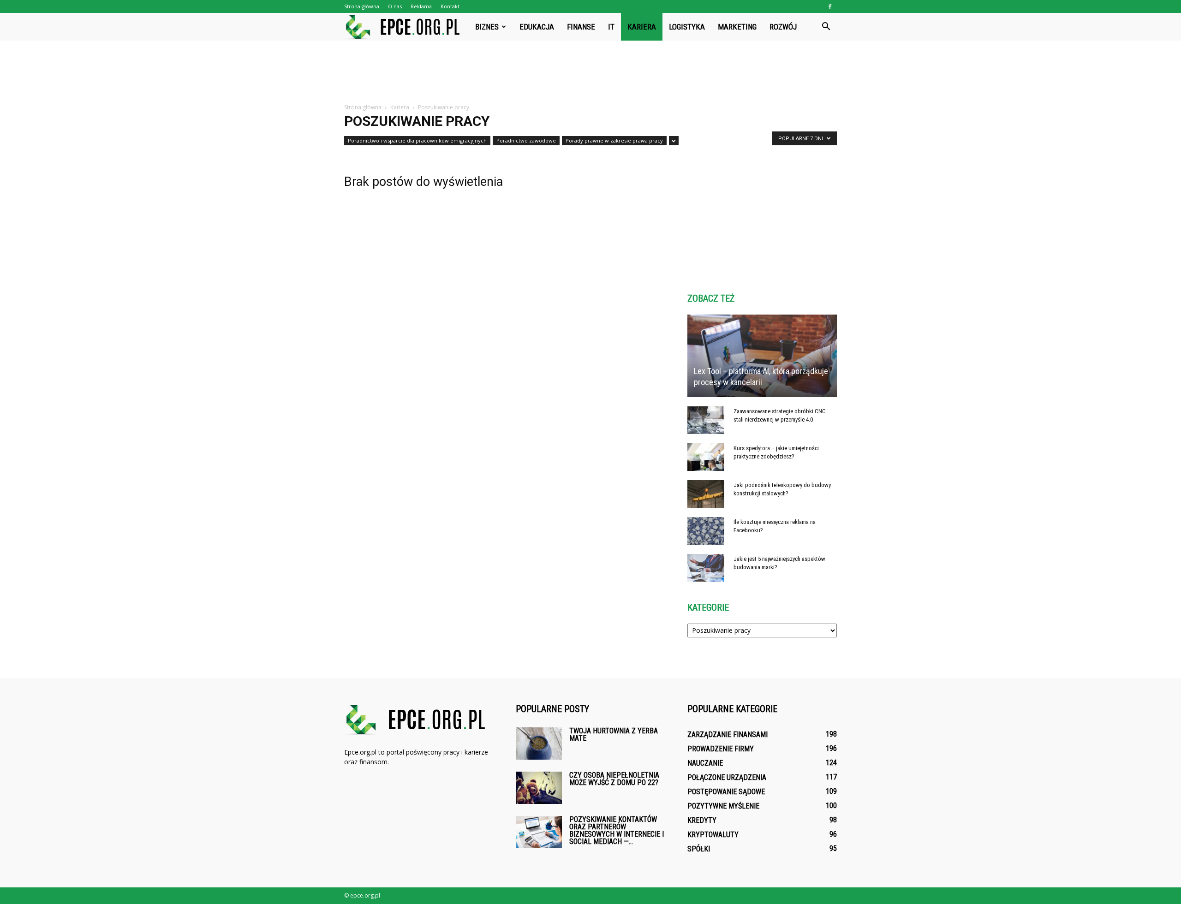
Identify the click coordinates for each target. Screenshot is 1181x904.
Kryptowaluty (713, 834)
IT (611, 26)
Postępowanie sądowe (726, 791)
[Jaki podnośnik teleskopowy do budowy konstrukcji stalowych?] (705, 494)
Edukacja (536, 26)
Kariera (641, 26)
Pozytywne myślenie (723, 806)
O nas (395, 6)
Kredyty (701, 820)
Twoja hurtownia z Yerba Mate (613, 734)
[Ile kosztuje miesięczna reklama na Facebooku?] (705, 531)
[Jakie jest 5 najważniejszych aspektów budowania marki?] (705, 568)
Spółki (698, 849)
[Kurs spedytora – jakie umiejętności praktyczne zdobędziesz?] (705, 457)
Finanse (581, 26)
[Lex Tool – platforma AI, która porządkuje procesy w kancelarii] (762, 356)
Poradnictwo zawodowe (526, 140)
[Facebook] (830, 6)
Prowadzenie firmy (720, 748)
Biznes (487, 26)
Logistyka (687, 26)
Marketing (737, 26)
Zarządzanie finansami (727, 734)
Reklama (421, 6)
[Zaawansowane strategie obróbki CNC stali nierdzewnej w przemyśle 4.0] (705, 420)
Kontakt (450, 6)
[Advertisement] (590, 72)
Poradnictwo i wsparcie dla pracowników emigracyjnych (417, 140)
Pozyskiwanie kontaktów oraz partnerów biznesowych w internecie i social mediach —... (616, 830)
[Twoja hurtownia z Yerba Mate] (539, 743)
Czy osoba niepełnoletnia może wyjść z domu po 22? (614, 779)
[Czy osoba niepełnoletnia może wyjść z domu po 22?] (539, 788)
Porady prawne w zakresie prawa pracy (614, 140)
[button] (826, 27)
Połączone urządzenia (726, 777)
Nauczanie (705, 763)
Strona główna (361, 6)
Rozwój (783, 26)
